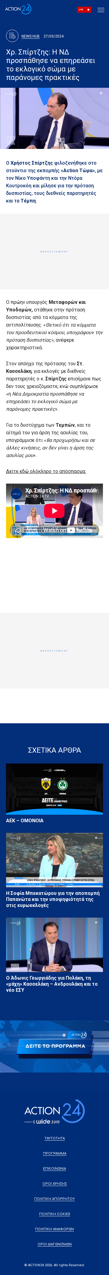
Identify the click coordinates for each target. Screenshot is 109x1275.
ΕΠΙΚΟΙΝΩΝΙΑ (54, 1168)
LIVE (81, 9)
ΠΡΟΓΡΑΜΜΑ (54, 1153)
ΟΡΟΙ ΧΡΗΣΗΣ (54, 1183)
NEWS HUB (30, 36)
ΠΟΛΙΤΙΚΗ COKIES (54, 1214)
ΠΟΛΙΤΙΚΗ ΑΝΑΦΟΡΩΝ (54, 1229)
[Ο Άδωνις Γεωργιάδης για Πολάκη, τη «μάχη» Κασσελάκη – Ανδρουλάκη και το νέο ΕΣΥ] (54, 945)
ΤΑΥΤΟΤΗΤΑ (55, 1138)
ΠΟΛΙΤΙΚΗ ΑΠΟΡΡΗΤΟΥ (54, 1199)
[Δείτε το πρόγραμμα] (54, 1046)
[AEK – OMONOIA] (54, 789)
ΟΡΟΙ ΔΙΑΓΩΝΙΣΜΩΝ (55, 1244)
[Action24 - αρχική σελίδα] (18, 13)
